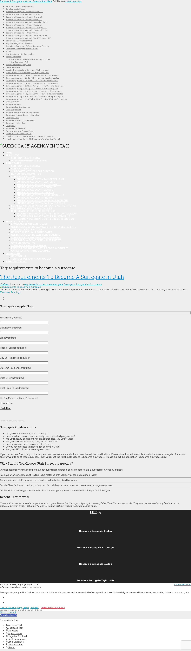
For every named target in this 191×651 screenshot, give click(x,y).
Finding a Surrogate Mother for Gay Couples (30, 59)
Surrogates (10, 126)
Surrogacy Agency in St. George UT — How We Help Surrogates (34, 91)
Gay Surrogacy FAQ (19, 62)
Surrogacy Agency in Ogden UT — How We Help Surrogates (32, 78)
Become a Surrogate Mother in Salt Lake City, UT (27, 22)
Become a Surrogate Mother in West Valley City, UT (28, 38)
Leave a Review (13, 67)
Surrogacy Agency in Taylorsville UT (40, 179)
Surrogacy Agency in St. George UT (39, 184)
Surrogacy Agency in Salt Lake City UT (41, 203)
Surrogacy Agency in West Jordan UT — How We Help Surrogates (35, 96)
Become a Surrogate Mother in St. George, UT (26, 28)
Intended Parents (13, 57)
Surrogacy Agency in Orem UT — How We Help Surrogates (32, 81)
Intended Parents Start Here (37, 1)
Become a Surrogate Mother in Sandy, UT (24, 25)
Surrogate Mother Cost (15, 123)
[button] (8, 615)
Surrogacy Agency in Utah (12, 610)
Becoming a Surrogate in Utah (19, 41)
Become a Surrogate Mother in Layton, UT (24, 12)
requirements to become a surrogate (43, 284)
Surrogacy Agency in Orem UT (35, 192)
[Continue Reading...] (10, 292)
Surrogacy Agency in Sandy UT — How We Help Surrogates (32, 88)
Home (8, 51)
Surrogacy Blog (12, 102)
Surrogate (81, 284)
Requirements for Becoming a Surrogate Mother (27, 73)
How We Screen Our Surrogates (20, 54)
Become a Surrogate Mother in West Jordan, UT (27, 35)
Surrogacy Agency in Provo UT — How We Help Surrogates (31, 83)
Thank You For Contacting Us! (18, 134)
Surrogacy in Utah (13, 110)
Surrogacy (69, 284)
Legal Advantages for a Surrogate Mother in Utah (27, 70)
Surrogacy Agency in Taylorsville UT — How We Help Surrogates (34, 94)
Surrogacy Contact (14, 104)
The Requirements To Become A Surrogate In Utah (62, 276)
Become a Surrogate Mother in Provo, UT (24, 20)
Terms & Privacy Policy (12, 420)
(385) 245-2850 (73, 1)
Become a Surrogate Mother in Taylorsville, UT (26, 30)
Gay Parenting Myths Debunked (19, 43)
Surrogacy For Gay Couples (18, 107)
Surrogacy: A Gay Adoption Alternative (22, 115)
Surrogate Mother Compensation (20, 120)
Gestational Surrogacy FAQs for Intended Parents (27, 46)
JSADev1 (4, 284)
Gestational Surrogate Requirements (22, 49)
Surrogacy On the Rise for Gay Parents (22, 112)
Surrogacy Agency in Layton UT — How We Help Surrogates (32, 75)
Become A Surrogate (11, 1)
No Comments (94, 284)
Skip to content (8, 612)
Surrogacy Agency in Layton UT (37, 182)
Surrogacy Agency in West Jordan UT (40, 195)
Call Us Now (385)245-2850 (14, 607)
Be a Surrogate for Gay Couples (19, 6)
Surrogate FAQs (12, 118)
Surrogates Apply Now (15, 128)
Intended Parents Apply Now (18, 65)
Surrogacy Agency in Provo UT (36, 197)
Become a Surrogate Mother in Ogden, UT (24, 14)
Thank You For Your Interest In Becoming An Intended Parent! (33, 139)
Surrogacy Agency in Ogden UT (36, 187)
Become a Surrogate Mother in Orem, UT (24, 17)
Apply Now (12, 155)
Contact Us (13, 253)
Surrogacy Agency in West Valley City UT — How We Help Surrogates (36, 99)
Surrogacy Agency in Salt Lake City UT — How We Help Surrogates (35, 86)
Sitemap (34, 607)
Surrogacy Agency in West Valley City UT (42, 200)
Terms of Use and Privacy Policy (20, 131)
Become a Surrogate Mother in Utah (22, 33)
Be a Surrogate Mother (16, 9)
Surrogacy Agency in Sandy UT (36, 190)
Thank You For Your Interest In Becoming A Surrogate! (29, 136)
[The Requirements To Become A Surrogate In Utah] (95, 287)
